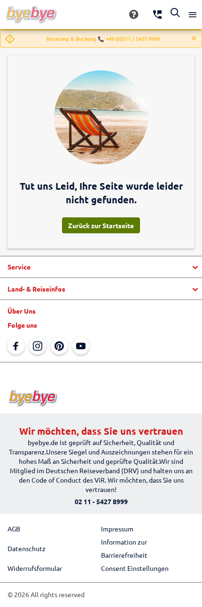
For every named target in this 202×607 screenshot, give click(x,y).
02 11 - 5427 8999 (101, 501)
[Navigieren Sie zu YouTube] (80, 346)
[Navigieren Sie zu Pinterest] (59, 346)
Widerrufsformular (35, 568)
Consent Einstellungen (135, 568)
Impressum (117, 528)
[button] (101, 267)
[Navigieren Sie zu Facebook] (16, 346)
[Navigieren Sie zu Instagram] (37, 346)
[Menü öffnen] (192, 14)
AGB (14, 528)
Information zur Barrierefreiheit (124, 548)
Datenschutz (27, 548)
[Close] (194, 38)
